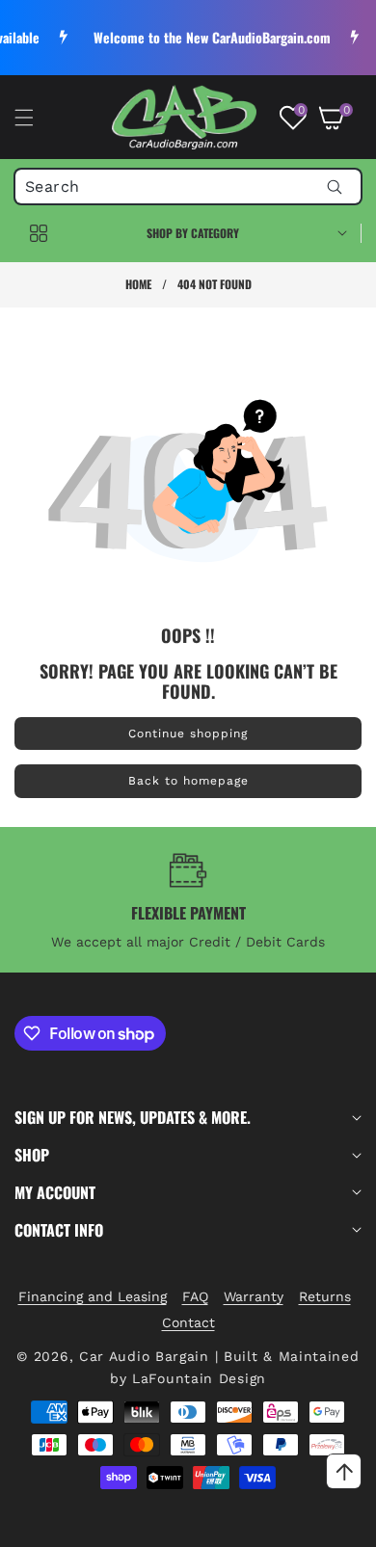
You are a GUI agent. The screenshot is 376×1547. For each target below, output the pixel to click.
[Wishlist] (140, 1525)
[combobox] (188, 186)
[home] (235, 1525)
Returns (325, 1296)
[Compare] (329, 1525)
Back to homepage (188, 780)
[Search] (334, 186)
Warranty (253, 1296)
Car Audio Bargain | (148, 1356)
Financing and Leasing (92, 1296)
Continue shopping (188, 733)
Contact (188, 1322)
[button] (35, 117)
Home (138, 284)
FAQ (195, 1296)
